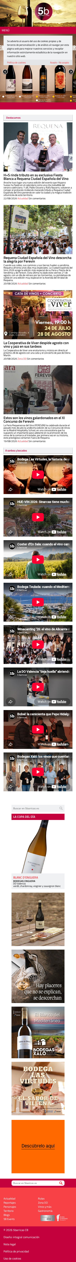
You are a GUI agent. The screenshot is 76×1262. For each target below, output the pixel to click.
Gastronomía (45, 1211)
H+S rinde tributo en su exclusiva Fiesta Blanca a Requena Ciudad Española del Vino (36, 176)
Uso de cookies (12, 1258)
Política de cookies (16, 62)
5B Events (9, 1219)
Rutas (41, 1198)
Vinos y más (44, 1207)
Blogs (7, 1215)
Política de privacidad (16, 1251)
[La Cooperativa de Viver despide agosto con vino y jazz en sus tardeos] (38, 314)
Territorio (9, 1211)
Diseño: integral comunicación (21, 1237)
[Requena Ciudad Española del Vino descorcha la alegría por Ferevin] (38, 229)
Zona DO (22, 358)
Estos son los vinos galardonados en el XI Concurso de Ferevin (34, 419)
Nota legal (10, 1244)
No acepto (64, 62)
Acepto (53, 62)
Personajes (10, 1207)
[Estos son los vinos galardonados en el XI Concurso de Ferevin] (38, 389)
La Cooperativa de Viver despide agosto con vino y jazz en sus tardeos (36, 344)
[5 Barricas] (43, 12)
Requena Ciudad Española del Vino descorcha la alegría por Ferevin (37, 259)
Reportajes (10, 1203)
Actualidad (22, 198)
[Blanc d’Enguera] (38, 846)
